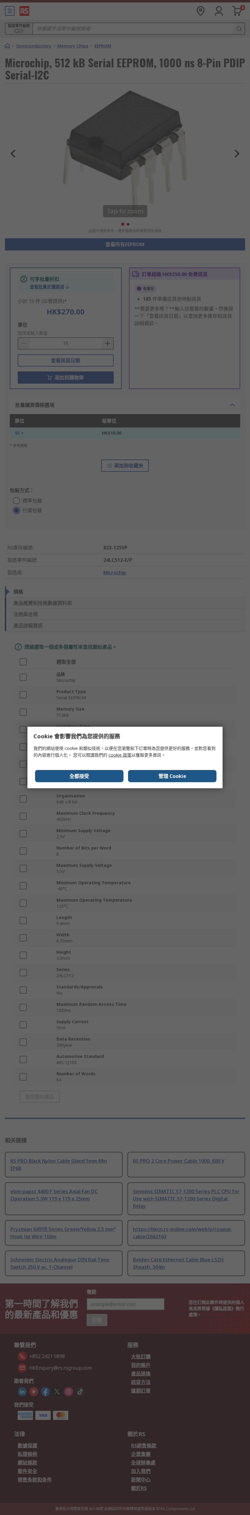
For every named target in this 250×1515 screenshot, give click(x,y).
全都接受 (79, 776)
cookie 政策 (120, 755)
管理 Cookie (172, 776)
